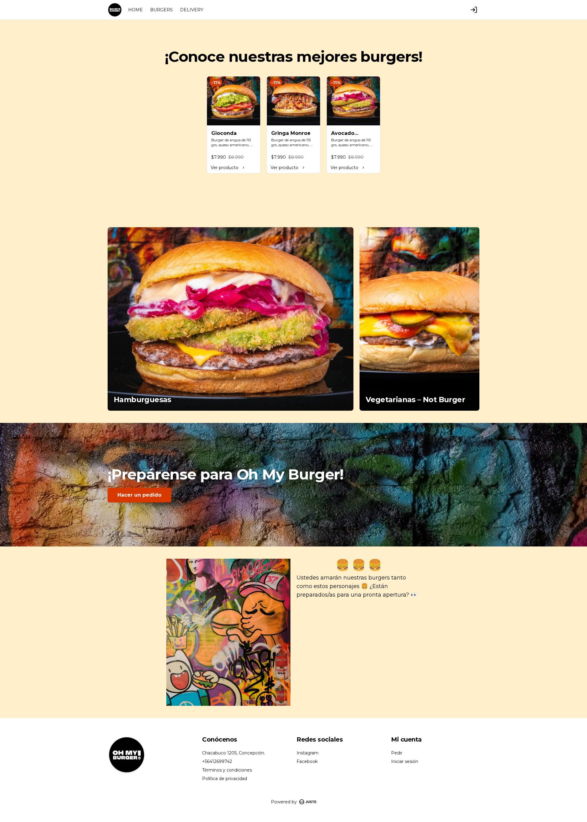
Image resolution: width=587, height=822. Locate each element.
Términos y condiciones (227, 770)
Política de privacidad (224, 778)
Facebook (307, 761)
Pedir (396, 753)
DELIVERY (191, 10)
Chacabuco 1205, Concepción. (233, 753)
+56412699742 (217, 761)
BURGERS (161, 10)
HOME (135, 10)
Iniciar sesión (404, 761)
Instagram (308, 753)
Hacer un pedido (139, 495)
